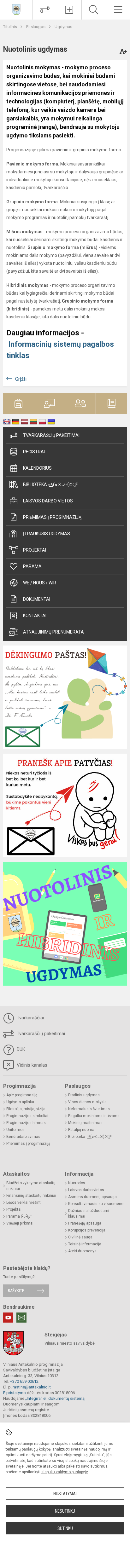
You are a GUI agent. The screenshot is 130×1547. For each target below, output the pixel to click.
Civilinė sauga (80, 1237)
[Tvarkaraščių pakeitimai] (45, 10)
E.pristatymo (14, 1392)
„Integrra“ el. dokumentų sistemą (55, 1398)
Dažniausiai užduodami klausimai (88, 1213)
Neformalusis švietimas (89, 1109)
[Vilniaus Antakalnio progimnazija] (16, 9)
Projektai (34, 550)
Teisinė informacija (84, 1244)
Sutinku (65, 1528)
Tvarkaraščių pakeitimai (51, 435)
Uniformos (15, 1129)
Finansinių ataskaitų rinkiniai (31, 1195)
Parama (32, 566)
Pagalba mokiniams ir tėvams (94, 1116)
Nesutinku (65, 1511)
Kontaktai (34, 615)
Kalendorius (37, 468)
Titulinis (10, 26)
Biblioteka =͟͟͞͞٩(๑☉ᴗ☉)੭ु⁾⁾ (51, 484)
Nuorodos (76, 1183)
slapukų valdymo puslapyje (64, 1472)
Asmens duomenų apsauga (92, 1197)
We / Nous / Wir (39, 582)
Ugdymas (63, 26)
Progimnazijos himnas (26, 1123)
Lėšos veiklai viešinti (24, 1202)
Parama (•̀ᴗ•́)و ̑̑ (18, 1216)
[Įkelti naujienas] (69, 10)
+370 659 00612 (24, 1381)
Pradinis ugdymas (84, 1095)
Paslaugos (36, 26)
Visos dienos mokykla (87, 1102)
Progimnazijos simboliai (27, 1116)
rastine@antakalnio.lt (32, 1387)
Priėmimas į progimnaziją (52, 517)
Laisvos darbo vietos (48, 500)
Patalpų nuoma (81, 1129)
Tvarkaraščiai (29, 1018)
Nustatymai (65, 1493)
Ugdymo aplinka (20, 1102)
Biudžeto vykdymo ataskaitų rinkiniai (31, 1186)
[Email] (21, 1317)
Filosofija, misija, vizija (25, 1109)
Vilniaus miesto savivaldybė (69, 1343)
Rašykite (16, 1290)
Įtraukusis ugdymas (46, 533)
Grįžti (21, 379)
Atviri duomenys (82, 1251)
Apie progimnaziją (22, 1095)
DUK (20, 1049)
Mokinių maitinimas (85, 1123)
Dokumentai (36, 599)
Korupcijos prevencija (86, 1230)
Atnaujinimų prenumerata (53, 631)
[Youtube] (8, 1317)
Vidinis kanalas (31, 1065)
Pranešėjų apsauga (84, 1223)
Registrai (34, 451)
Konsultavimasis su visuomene (95, 1204)
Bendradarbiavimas (23, 1136)
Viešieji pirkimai (19, 1223)
